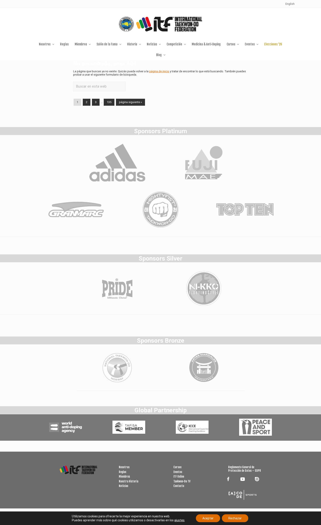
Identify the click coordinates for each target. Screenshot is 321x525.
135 (109, 102)
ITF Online (178, 476)
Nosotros (124, 467)
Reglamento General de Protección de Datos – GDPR (244, 468)
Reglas (122, 472)
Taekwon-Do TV (181, 481)
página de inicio (159, 71)
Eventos (177, 472)
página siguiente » (130, 102)
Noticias (123, 486)
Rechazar (235, 518)
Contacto (178, 486)
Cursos (177, 467)
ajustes (179, 520)
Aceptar (208, 518)
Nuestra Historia (128, 481)
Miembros (124, 476)
